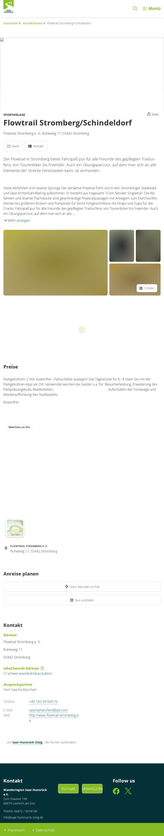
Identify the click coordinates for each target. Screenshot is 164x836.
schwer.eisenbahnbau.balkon (27, 673)
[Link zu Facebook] (116, 793)
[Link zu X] (128, 793)
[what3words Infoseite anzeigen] (42, 668)
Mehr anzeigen (18, 220)
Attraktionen (32, 23)
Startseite (10, 23)
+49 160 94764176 (43, 701)
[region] (82, 480)
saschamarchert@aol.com (48, 710)
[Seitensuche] (135, 8)
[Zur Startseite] (8, 7)
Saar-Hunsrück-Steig (27, 742)
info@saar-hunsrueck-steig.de (23, 817)
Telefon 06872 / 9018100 (20, 811)
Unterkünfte (92, 788)
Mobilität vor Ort (19, 427)
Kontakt (68, 788)
